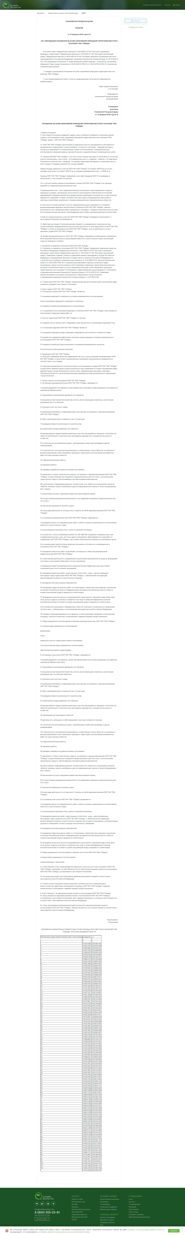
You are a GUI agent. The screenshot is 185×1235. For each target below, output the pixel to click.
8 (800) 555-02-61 (47, 1212)
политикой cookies (82, 1232)
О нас (130, 1199)
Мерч (102, 1225)
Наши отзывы (133, 1212)
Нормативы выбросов (79, 1214)
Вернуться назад (136, 27)
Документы (41, 13)
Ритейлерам (104, 1202)
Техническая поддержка (108, 1207)
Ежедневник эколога (107, 1222)
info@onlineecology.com (44, 1209)
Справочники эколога (152, 5)
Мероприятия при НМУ (79, 1217)
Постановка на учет (78, 1202)
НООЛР (74, 1219)
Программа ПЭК (77, 1212)
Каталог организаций (107, 1217)
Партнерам (132, 1207)
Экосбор (75, 1204)
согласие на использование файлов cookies (145, 1230)
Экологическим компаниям (109, 1199)
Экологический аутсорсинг (81, 1209)
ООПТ (84, 13)
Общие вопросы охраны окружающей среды (63, 13)
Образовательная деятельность (139, 1217)
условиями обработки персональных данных (56, 1232)
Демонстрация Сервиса (108, 1209)
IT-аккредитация (134, 1204)
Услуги (167, 5)
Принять (174, 1231)
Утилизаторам (105, 1204)
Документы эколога (107, 1220)
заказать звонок (41, 1219)
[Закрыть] (182, 1228)
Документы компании (136, 1214)
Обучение (75, 1207)
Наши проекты (134, 1209)
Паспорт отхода (77, 1199)
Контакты (132, 1202)
